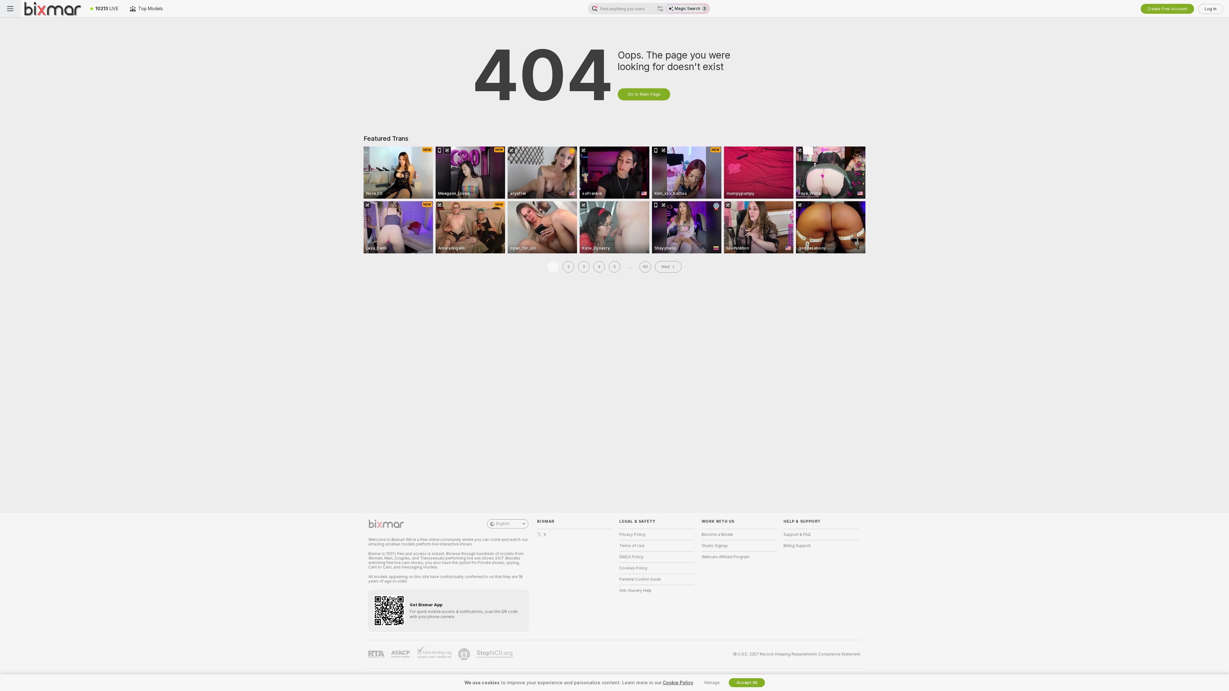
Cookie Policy (678, 682)
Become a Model (717, 534)
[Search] (660, 8)
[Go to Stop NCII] (495, 654)
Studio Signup (715, 546)
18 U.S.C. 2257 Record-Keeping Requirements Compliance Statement (796, 654)
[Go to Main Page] (52, 8)
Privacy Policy (632, 534)
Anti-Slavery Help (635, 590)
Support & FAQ (797, 534)
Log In (1211, 8)
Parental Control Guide (640, 579)
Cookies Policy (633, 568)
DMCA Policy (631, 557)
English (503, 523)
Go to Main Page (644, 94)
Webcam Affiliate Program (726, 557)
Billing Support (797, 546)
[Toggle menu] (10, 8)
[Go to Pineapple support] (464, 654)
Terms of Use (631, 546)
